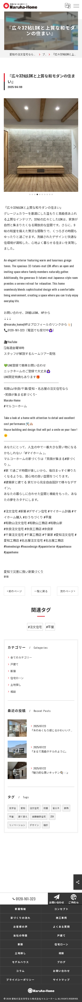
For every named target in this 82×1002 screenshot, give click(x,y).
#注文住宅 (35, 626)
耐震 (45, 808)
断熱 (66, 808)
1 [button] (30, 194)
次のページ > (67, 591)
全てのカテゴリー (21, 657)
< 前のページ (14, 591)
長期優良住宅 (39, 816)
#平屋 (50, 626)
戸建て (14, 664)
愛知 (23, 808)
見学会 (12, 808)
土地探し (15, 685)
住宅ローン (17, 678)
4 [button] (37, 194)
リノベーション (17, 825)
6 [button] (42, 194)
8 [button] (47, 194)
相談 (13, 691)
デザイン (34, 825)
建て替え (22, 816)
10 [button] (52, 194)
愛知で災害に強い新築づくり (23, 571)
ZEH (52, 816)
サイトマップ (61, 979)
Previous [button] (7, 147)
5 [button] (39, 194)
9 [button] (49, 194)
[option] (41, 145)
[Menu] (76, 5)
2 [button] (32, 194)
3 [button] (34, 194)
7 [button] (44, 194)
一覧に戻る (41, 591)
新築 (6, 576)
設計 (45, 825)
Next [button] (74, 147)
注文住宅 (34, 808)
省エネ (56, 808)
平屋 (11, 816)
